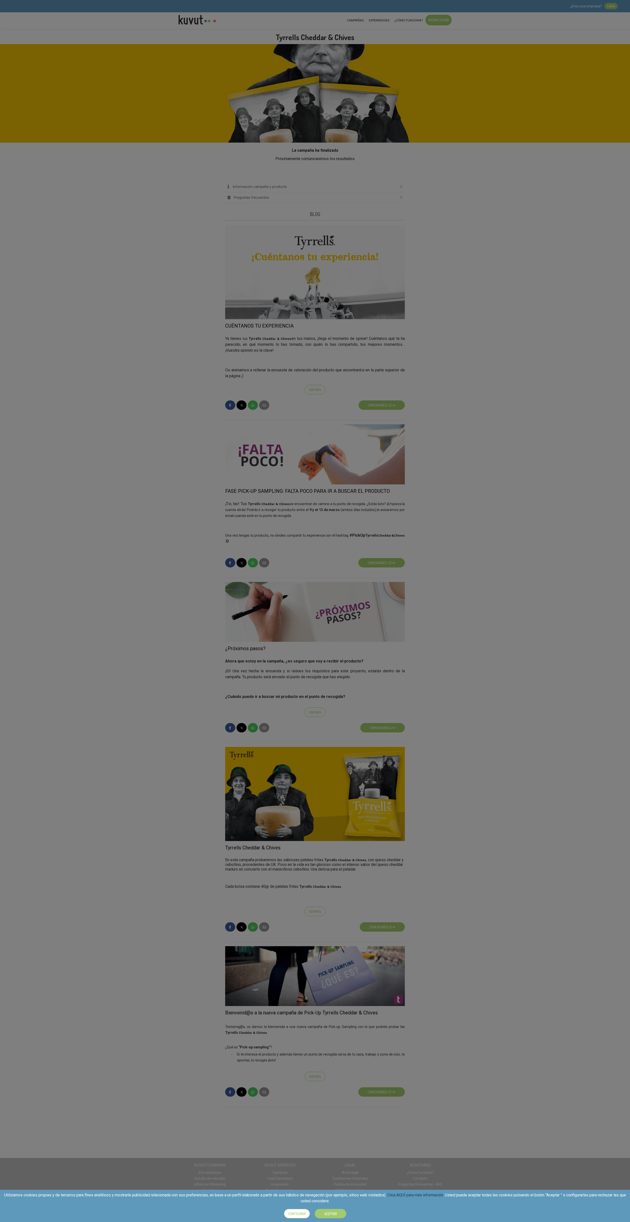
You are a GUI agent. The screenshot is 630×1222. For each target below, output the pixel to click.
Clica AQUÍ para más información (415, 1195)
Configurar (297, 1214)
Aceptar (330, 1214)
